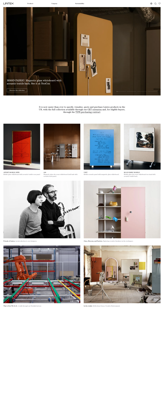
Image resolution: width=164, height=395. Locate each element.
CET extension (95, 109)
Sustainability (79, 3)
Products (30, 3)
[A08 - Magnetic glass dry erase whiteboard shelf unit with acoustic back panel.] (62, 147)
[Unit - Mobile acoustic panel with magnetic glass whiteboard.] (102, 147)
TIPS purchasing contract (87, 112)
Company (54, 3)
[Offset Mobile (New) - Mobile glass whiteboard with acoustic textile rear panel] (21, 147)
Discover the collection (17, 90)
